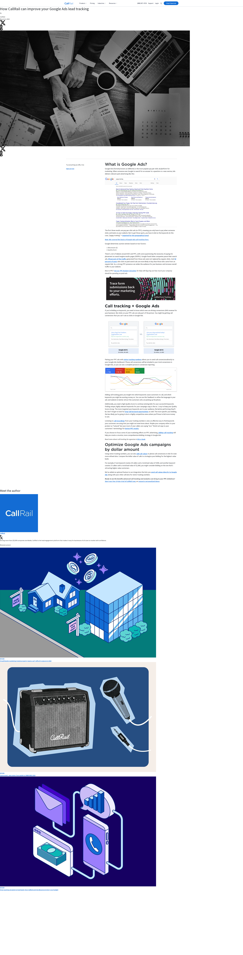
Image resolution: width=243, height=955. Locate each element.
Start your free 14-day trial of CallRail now (120, 481)
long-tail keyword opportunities (136, 411)
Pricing (92, 3)
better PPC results (132, 428)
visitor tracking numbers (133, 359)
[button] (161, 3)
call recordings (119, 421)
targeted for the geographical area (135, 235)
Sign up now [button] (70, 169)
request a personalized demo (148, 481)
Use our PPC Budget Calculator (125, 271)
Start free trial (171, 3)
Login (157, 3)
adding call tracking (165, 432)
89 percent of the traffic (117, 259)
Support (150, 3)
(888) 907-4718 (142, 3)
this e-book (141, 439)
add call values (141, 454)
